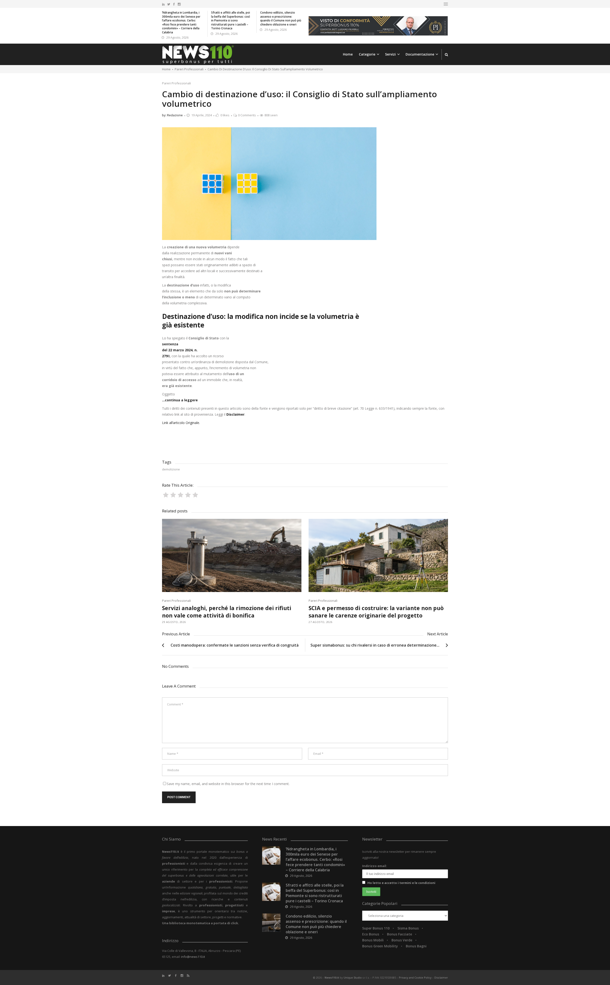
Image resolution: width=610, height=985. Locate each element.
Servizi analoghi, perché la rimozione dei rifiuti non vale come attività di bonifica (226, 611)
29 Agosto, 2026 (177, 37)
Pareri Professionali (176, 83)
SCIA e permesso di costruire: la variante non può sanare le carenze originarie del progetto (376, 611)
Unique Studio (353, 977)
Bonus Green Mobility (380, 946)
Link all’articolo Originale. (181, 422)
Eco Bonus (370, 934)
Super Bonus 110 (376, 928)
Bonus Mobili (373, 940)
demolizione (171, 469)
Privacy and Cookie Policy (415, 977)
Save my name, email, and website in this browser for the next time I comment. (228, 783)
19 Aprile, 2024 (201, 115)
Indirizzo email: (374, 866)
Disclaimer (441, 977)
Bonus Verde (401, 940)
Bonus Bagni (416, 946)
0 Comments (247, 115)
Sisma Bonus (408, 928)
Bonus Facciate (399, 934)
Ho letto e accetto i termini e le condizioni (401, 883)
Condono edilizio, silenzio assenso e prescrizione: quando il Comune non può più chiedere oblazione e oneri (280, 18)
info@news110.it (193, 956)
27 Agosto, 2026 (320, 622)
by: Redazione (172, 115)
